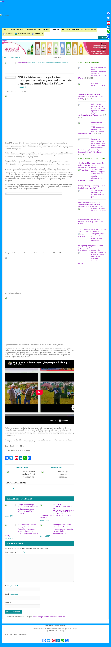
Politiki (66, 30)
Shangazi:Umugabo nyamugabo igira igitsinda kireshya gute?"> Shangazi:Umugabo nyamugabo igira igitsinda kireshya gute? (91, 191)
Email (11, 594)
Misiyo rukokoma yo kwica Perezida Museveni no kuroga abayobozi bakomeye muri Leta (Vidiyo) (28, 508)
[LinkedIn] (108, 27)
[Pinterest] (108, 23)
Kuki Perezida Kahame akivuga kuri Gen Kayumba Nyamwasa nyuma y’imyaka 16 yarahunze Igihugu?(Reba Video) (21, 530)
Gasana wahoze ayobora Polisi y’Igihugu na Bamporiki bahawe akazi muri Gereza (28, 476)
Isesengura (90, 30)
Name (11, 585)
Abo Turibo (30, 30)
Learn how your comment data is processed (49, 617)
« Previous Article (21, 468)
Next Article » (56, 468)
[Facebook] (108, 13)
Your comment (15, 552)
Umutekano (77, 30)
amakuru (55, 30)
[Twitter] (108, 18)
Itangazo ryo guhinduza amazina (63, 474)
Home (19, 62)
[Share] (108, 36)
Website (8, 602)
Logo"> (4, 41)
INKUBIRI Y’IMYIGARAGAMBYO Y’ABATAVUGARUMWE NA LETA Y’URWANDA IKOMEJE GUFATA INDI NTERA (57, 511)
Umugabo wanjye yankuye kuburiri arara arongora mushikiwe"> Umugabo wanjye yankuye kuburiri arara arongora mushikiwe (92, 234)
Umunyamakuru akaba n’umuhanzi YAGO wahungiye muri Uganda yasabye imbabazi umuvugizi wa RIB (63, 529)
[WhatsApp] (108, 31)
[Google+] (108, 20)
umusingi (11, 488)
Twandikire (43, 30)
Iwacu (6, 30)
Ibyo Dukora (17, 30)
